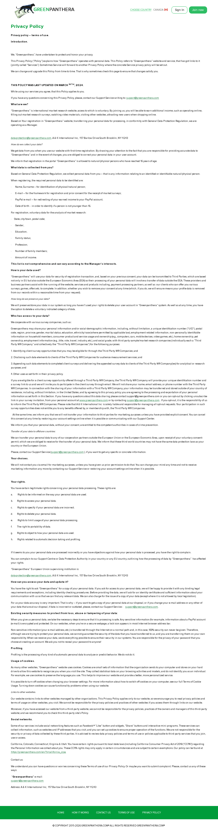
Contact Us (103, 812)
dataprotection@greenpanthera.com (31, 138)
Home (60, 812)
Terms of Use (126, 812)
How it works (80, 812)
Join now (198, 10)
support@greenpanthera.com (142, 98)
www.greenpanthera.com (93, 400)
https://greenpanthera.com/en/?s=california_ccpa (38, 752)
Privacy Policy (151, 812)
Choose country (141, 10)
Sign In (179, 10)
